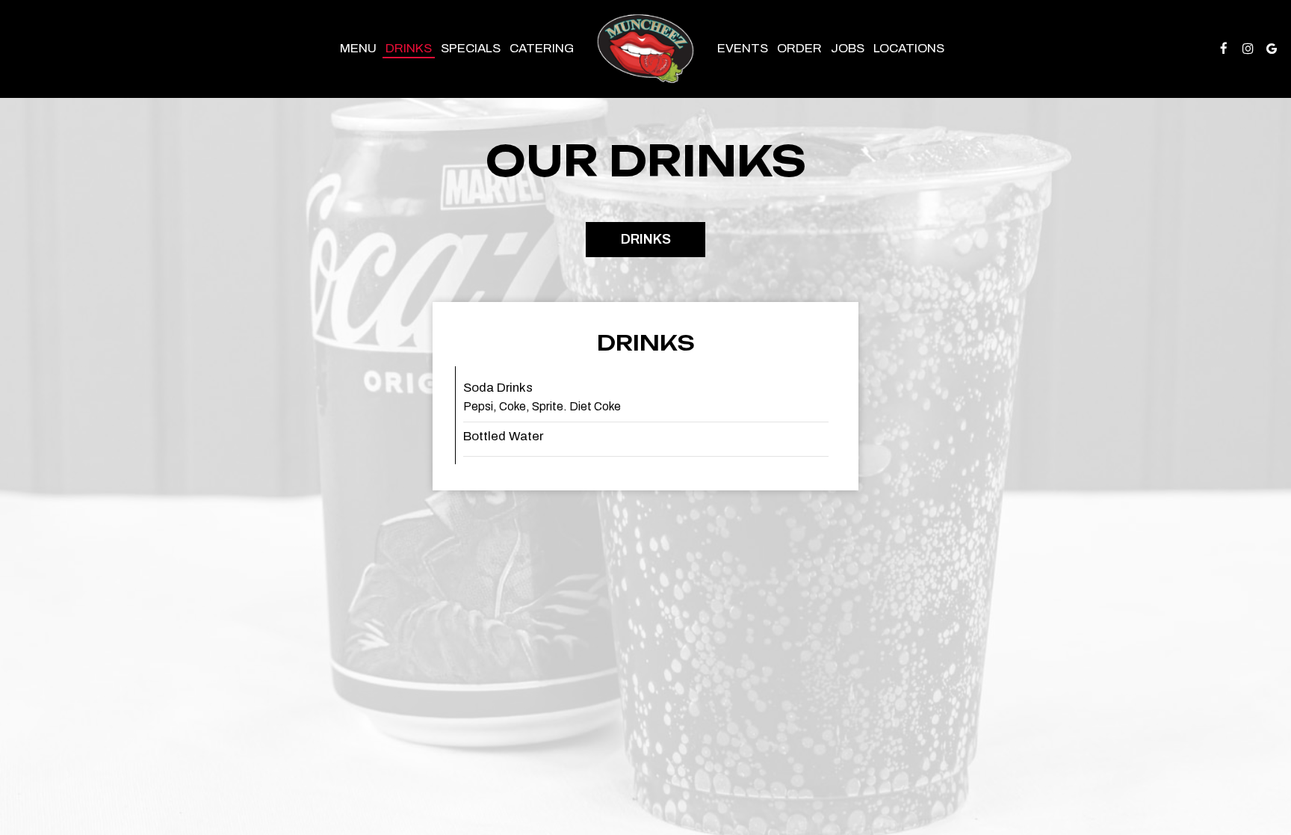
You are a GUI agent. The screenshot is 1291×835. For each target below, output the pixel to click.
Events (742, 48)
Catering (542, 48)
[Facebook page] (1224, 49)
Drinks (409, 48)
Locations (908, 48)
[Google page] (1272, 49)
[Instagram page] (1248, 49)
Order (799, 48)
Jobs (847, 48)
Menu (358, 48)
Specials (471, 48)
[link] (646, 48)
